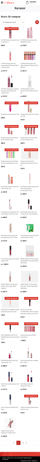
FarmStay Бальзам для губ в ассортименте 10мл (29, 236)
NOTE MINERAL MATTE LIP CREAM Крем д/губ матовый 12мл (10, 337)
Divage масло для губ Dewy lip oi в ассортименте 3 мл (9, 162)
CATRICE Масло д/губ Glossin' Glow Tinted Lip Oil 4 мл (29, 91)
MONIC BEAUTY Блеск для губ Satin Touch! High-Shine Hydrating (29, 286)
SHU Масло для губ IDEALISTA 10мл (26, 385)
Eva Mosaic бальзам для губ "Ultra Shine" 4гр (10, 187)
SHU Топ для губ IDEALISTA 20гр (9, 408)
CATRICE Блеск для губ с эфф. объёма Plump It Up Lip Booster (29, 65)
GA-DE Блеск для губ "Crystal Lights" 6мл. (10, 260)
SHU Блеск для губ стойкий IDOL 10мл (29, 361)
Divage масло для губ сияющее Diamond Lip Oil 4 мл (29, 163)
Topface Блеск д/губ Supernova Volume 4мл (8, 432)
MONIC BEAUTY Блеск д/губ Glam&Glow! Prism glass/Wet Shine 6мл (29, 261)
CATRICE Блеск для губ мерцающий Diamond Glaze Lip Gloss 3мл (10, 65)
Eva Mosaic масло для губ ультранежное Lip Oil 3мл (9, 236)
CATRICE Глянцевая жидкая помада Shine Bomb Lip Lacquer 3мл (10, 91)
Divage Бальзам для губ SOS (10, 114)
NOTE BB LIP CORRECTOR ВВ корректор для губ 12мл (10, 311)
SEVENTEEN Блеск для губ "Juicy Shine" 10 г (9, 361)
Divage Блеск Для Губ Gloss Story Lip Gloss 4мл (9, 139)
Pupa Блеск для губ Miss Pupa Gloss (28, 336)
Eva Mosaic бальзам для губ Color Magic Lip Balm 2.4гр (10, 213)
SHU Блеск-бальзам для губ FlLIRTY (10, 385)
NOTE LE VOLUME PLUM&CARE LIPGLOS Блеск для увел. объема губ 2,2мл (29, 311)
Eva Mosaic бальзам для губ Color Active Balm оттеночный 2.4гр (29, 188)
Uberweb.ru (35, 461)
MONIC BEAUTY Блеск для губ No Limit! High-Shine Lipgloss (9, 286)
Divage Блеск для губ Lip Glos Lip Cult (29, 115)
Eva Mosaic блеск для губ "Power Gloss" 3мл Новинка (29, 213)
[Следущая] (26, 442)
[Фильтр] (37, 22)
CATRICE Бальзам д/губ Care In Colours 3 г (10, 41)
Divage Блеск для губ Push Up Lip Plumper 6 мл (28, 139)
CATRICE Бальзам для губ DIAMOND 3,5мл (28, 41)
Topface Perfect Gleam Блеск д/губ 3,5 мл (29, 408)
